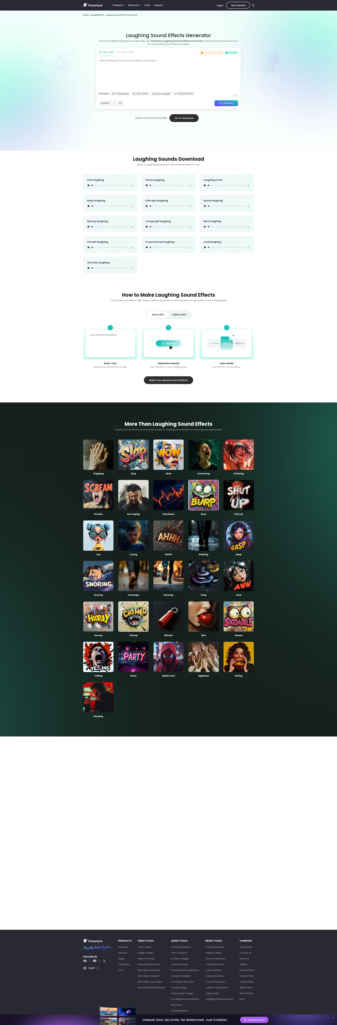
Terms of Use (246, 976)
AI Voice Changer (180, 958)
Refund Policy (246, 993)
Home (86, 15)
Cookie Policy (246, 981)
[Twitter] (103, 960)
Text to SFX (108, 52)
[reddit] (86, 960)
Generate (228, 103)
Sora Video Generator (149, 970)
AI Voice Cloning (179, 964)
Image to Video (145, 952)
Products (117, 5)
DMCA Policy (246, 987)
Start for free (168, 896)
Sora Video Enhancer (148, 976)
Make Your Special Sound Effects (168, 380)
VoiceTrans (124, 964)
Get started (238, 5)
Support (158, 5)
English (91, 967)
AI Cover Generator (215, 958)
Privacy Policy (247, 970)
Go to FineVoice (184, 118)
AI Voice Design (179, 987)
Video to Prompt (146, 958)
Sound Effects (97, 15)
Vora (120, 970)
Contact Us (245, 952)
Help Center (246, 947)
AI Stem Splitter (213, 970)
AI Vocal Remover (214, 964)
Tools (147, 5)
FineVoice (123, 947)
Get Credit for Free (213, 52)
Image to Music (213, 952)
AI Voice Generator (181, 947)
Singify (121, 958)
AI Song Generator (215, 947)
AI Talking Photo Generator (185, 999)
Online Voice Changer (182, 993)
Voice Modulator (179, 1010)
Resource (133, 5)
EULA (242, 999)
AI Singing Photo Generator (219, 999)
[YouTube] (94, 960)
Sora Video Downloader (150, 981)
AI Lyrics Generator (215, 981)
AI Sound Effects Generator (185, 970)
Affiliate (243, 964)
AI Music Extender (214, 976)
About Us (244, 958)
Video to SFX (127, 52)
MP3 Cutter (177, 1004)
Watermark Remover (149, 964)
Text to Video (144, 947)
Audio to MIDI (212, 993)
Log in (219, 5)
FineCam (122, 952)
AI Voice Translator (181, 976)
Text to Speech (179, 952)
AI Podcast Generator (182, 981)
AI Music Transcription (216, 987)
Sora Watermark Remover (151, 987)
